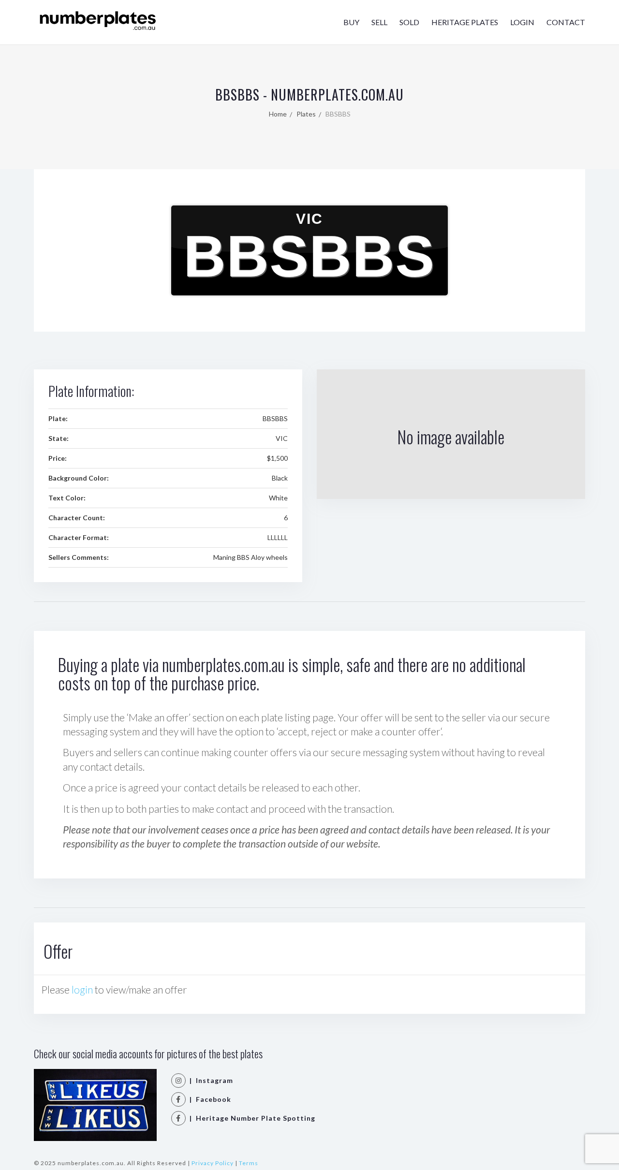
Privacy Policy (213, 1163)
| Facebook (208, 1099)
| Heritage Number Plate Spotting (250, 1118)
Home (278, 114)
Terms (248, 1163)
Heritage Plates (464, 22)
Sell (379, 22)
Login (522, 22)
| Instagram (209, 1080)
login (82, 989)
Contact (565, 22)
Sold (409, 22)
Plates (306, 114)
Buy (351, 22)
